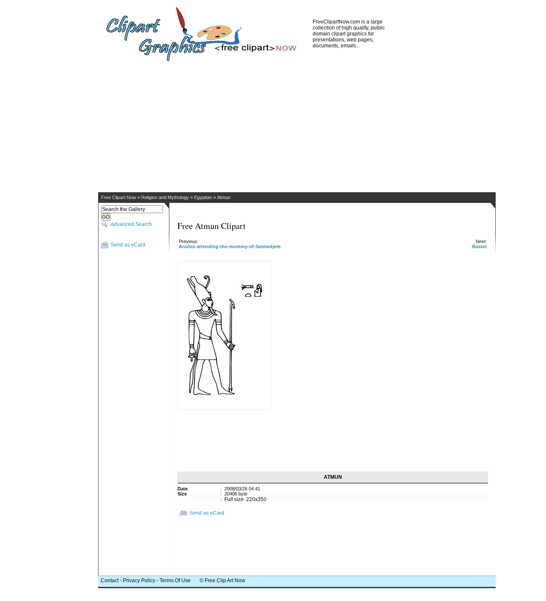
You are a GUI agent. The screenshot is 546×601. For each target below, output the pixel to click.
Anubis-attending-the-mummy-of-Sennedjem (230, 246)
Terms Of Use (175, 580)
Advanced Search (131, 224)
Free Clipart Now (118, 197)
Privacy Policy (139, 580)
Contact (110, 580)
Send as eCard (127, 245)
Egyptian (203, 197)
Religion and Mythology (165, 197)
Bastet (479, 246)
